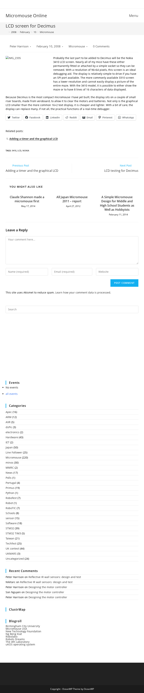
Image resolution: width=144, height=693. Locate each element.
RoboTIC (11, 508)
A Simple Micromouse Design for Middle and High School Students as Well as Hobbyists (117, 203)
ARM (8, 417)
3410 (14, 150)
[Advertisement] (34, 349)
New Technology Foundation (23, 631)
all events (12, 394)
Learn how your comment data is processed (82, 292)
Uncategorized (15, 558)
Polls (8, 477)
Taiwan (10, 538)
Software (11, 523)
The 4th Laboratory (17, 642)
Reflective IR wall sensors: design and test (54, 577)
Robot (9, 503)
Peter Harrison (19, 46)
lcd (19, 150)
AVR (8, 422)
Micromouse (47, 32)
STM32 (10, 528)
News (9, 472)
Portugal (11, 483)
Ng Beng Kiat (14, 634)
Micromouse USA (16, 628)
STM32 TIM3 (13, 533)
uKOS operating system (20, 644)
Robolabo (11, 636)
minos (9, 462)
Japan (9, 447)
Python (10, 493)
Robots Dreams (15, 639)
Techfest (11, 543)
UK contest (12, 548)
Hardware (12, 437)
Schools (10, 513)
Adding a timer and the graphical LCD (33, 138)
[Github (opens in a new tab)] (75, 3)
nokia (25, 150)
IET (7, 442)
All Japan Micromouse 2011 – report (72, 199)
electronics (12, 432)
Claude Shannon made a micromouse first (27, 199)
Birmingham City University (23, 626)
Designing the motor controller (47, 587)
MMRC (10, 467)
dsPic (9, 427)
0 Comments (101, 46)
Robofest (11, 498)
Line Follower (14, 452)
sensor (10, 518)
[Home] (7, 32)
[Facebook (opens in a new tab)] (70, 3)
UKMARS (11, 553)
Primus (10, 488)
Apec (9, 412)
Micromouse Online (26, 15)
